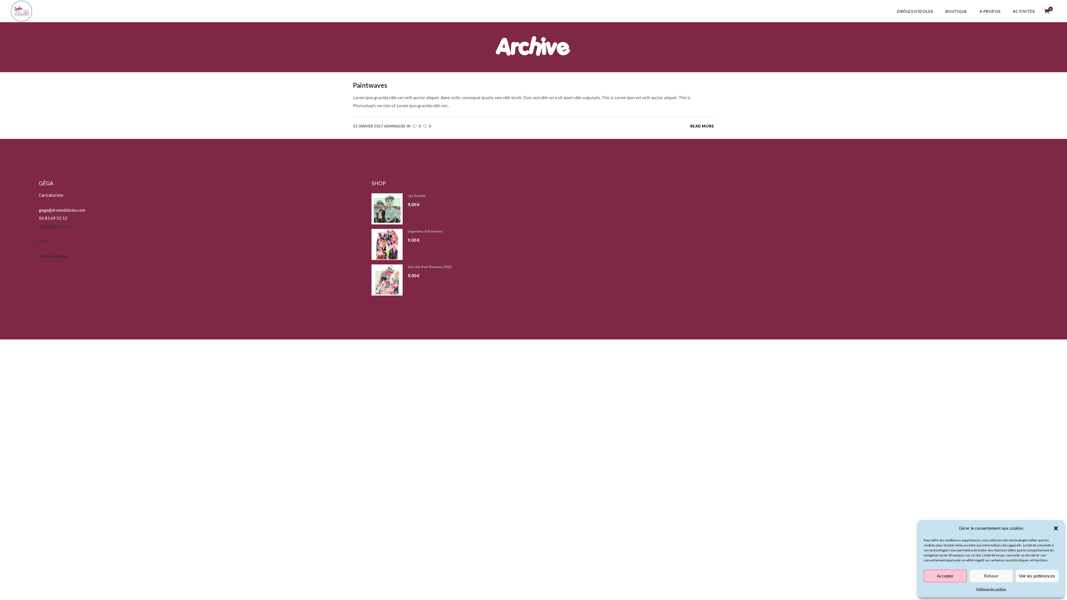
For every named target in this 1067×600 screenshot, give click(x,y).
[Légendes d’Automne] (389, 244)
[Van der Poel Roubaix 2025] (389, 280)
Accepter (945, 576)
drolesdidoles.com (55, 226)
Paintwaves (370, 85)
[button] (1056, 528)
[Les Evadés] (389, 208)
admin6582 (394, 126)
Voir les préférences (1037, 576)
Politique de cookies (991, 589)
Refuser (991, 576)
